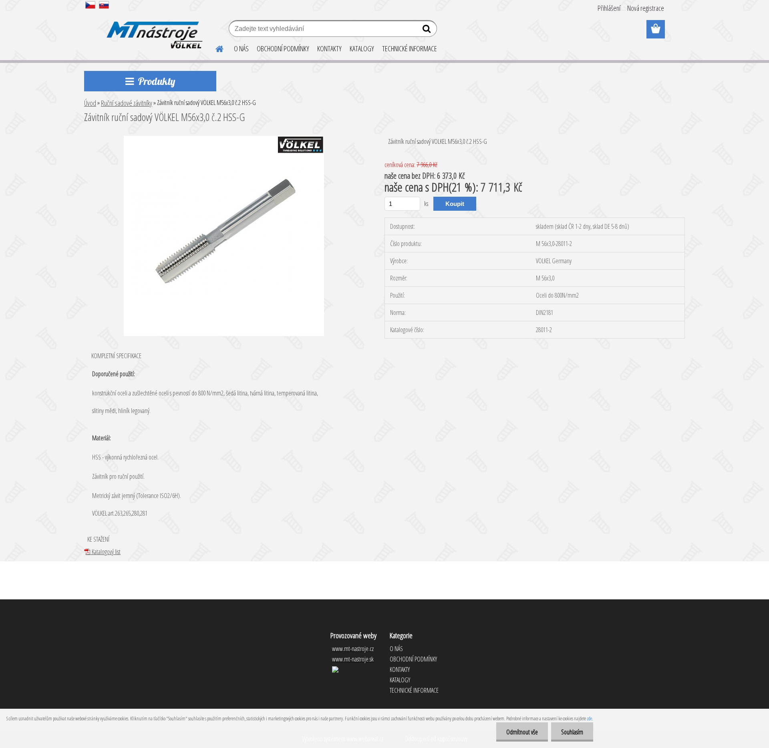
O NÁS (241, 48)
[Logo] (153, 30)
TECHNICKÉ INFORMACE (409, 48)
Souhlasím (572, 732)
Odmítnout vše (522, 732)
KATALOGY (362, 48)
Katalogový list (106, 551)
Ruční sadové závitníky (126, 103)
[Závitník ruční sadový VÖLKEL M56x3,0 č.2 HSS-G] (224, 139)
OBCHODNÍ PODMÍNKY (283, 48)
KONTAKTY (329, 48)
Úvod (90, 103)
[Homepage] (214, 47)
